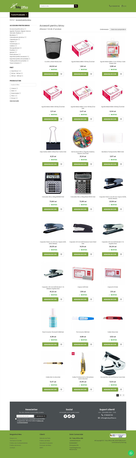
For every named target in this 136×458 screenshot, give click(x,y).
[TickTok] (69, 416)
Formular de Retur (45, 445)
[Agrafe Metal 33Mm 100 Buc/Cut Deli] (53, 93)
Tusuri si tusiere (15, 63)
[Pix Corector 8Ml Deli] (83, 318)
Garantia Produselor (46, 443)
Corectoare (13, 44)
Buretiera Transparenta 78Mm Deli (113, 152)
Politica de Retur (45, 441)
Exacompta (15, 93)
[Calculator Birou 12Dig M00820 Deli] (53, 183)
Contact (12, 448)
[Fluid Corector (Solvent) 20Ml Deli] (53, 318)
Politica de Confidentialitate (19, 443)
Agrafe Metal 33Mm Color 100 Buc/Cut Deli (83, 107)
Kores (13, 98)
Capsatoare (14, 39)
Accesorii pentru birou (17, 29)
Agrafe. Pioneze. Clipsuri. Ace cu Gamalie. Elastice (20, 32)
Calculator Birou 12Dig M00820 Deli (53, 197)
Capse (12, 41)
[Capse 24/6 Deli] (83, 273)
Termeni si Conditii (16, 441)
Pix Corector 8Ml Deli (82, 332)
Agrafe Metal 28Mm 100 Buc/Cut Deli (82, 62)
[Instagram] (73, 416)
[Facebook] (65, 416)
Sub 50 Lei (15, 71)
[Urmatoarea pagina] (123, 395)
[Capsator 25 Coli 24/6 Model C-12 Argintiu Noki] (113, 228)
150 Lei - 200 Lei (16, 76)
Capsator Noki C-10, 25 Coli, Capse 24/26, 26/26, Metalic (112, 197)
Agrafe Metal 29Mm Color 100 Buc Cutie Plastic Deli (112, 62)
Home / (12, 20)
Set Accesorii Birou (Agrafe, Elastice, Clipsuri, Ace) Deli (83, 152)
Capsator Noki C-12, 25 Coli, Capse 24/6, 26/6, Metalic (53, 243)
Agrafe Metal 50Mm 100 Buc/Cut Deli (112, 107)
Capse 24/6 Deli (83, 287)
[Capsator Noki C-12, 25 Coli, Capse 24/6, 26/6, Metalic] (53, 228)
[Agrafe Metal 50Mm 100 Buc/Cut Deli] (113, 93)
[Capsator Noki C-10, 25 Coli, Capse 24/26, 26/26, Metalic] (113, 183)
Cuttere (12, 46)
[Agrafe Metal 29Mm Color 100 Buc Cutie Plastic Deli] (113, 48)
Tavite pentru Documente (18, 61)
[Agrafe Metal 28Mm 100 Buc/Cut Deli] (83, 48)
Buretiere (13, 35)
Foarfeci (12, 50)
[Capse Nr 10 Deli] (113, 273)
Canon (14, 88)
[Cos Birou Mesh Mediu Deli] (53, 48)
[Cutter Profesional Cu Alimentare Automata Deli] (83, 363)
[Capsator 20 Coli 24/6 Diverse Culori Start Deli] (83, 228)
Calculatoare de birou (17, 37)
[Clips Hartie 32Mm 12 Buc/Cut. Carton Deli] (53, 138)
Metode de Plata (45, 438)
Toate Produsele (18, 15)
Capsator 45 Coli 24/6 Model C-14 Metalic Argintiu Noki (53, 288)
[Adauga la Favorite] (61, 74)
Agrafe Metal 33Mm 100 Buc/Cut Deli (53, 107)
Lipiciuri (12, 52)
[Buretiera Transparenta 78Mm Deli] (113, 138)
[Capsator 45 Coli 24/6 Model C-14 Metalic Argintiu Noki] (53, 273)
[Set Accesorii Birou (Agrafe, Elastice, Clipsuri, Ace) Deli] (83, 138)
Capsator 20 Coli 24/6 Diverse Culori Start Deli (82, 243)
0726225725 (108, 415)
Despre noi (13, 438)
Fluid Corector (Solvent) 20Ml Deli (53, 332)
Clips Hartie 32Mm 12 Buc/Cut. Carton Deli (53, 152)
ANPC (41, 448)
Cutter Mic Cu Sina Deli (53, 377)
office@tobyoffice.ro (108, 418)
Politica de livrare (15, 445)
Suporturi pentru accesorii (18, 56)
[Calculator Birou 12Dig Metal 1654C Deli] (83, 183)
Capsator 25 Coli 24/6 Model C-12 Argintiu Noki (113, 243)
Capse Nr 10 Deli (113, 287)
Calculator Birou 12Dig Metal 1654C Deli (83, 197)
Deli (13, 91)
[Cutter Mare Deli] (113, 318)
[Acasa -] (20, 6)
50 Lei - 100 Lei (16, 73)
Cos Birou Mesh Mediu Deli (53, 62)
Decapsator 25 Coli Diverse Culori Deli (113, 377)
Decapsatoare (14, 48)
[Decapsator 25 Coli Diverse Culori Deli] (113, 363)
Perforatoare (14, 54)
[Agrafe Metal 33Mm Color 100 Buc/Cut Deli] (83, 93)
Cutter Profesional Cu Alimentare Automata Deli (82, 378)
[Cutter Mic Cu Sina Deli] (53, 363)
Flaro (13, 96)
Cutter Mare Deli (113, 332)
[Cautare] (76, 6)
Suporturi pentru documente (19, 59)
